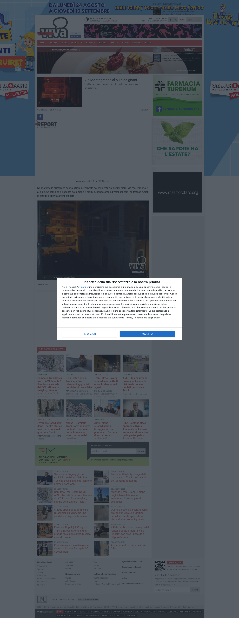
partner (85, 287)
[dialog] (119, 309)
